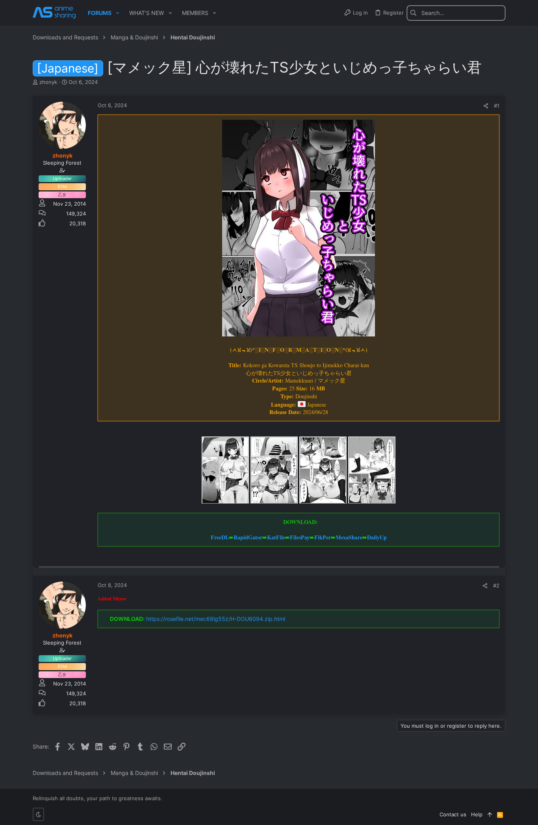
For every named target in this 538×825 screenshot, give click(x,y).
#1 (496, 105)
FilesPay (300, 537)
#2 (496, 585)
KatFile (276, 537)
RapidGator (248, 537)
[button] (117, 13)
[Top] (490, 814)
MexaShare (349, 537)
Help (476, 814)
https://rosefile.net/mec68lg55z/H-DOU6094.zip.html (215, 618)
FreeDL (220, 537)
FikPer (322, 537)
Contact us (453, 814)
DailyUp (377, 537)
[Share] (485, 106)
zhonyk (48, 82)
